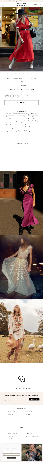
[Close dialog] (40, 446)
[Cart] (41, 4)
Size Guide (29, 411)
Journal (10, 436)
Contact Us (11, 411)
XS (7, 96)
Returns (28, 414)
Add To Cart (21, 103)
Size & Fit (21, 147)
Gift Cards (11, 417)
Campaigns (29, 433)
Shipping (10, 414)
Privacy (10, 438)
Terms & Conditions (32, 436)
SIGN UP (11, 457)
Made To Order (12, 433)
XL (27, 96)
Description (21, 111)
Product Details (21, 143)
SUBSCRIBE (34, 399)
